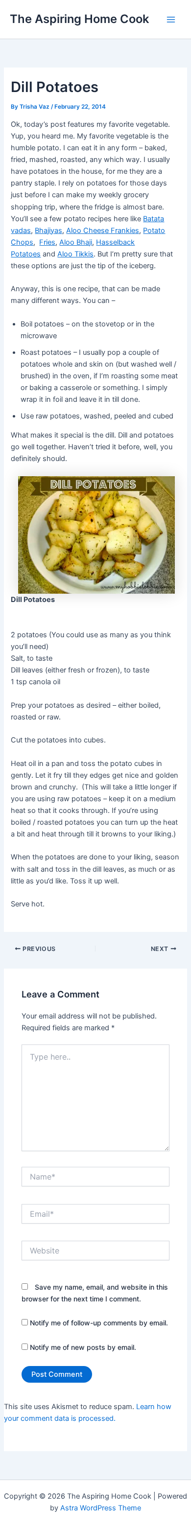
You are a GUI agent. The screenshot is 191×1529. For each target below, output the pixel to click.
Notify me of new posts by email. (83, 1347)
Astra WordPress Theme (100, 1508)
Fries (47, 242)
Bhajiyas (48, 230)
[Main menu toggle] (171, 19)
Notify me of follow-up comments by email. (99, 1323)
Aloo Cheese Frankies (102, 230)
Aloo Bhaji (75, 242)
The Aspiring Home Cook (79, 19)
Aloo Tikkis (75, 254)
